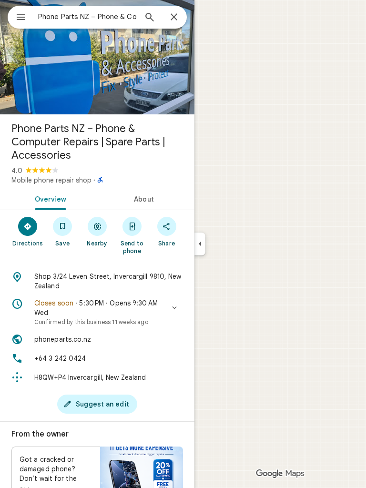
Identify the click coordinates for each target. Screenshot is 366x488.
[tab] (48, 198)
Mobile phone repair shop (51, 180)
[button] (97, 312)
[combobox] (87, 16)
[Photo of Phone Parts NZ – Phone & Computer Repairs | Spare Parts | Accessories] (97, 57)
